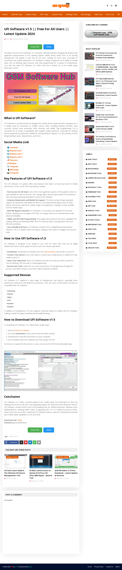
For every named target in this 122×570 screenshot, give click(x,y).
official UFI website (21, 330)
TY (16, 567)
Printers (99, 234)
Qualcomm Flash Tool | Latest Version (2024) (105, 127)
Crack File (35, 47)
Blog (30, 567)
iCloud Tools (99, 220)
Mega (20, 420)
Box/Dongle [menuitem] (86, 14)
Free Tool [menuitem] (110, 14)
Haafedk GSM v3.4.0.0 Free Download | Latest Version (106, 94)
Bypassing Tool (99, 173)
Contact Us (109, 567)
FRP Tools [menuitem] (44, 14)
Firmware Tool (99, 192)
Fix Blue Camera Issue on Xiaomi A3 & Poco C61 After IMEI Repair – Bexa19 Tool (40, 474)
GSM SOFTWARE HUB (102, 34)
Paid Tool (99, 229)
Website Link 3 (16, 157)
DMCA (117, 567)
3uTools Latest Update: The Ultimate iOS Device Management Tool (14, 473)
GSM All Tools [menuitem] (16, 14)
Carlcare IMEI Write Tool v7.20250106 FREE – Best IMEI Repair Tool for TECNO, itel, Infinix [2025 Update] (107, 68)
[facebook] (107, 6)
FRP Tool (99, 206)
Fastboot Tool (99, 187)
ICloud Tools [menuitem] (57, 14)
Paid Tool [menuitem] (98, 14)
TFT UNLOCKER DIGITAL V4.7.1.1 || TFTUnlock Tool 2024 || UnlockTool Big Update (106, 82)
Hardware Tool (99, 215)
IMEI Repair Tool (99, 224)
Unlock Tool (99, 248)
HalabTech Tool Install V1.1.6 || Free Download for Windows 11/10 (107, 117)
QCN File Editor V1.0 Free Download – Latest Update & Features (66, 473)
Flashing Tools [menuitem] (71, 14)
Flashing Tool (99, 196)
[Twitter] (21, 442)
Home (6, 24)
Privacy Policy (98, 567)
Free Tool (99, 201)
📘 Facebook (12, 147)
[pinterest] (115, 6)
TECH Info (99, 238)
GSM (7, 39)
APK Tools (99, 164)
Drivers (99, 183)
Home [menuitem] (5, 14)
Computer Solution (99, 178)
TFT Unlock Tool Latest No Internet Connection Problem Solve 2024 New (106, 55)
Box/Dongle (99, 169)
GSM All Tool (14, 24)
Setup (48, 47)
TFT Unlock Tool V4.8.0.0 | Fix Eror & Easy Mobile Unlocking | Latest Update (106, 138)
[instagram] (111, 6)
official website (50, 252)
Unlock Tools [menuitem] (31, 14)
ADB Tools (99, 159)
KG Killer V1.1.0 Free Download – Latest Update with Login (106, 105)
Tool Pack (99, 243)
